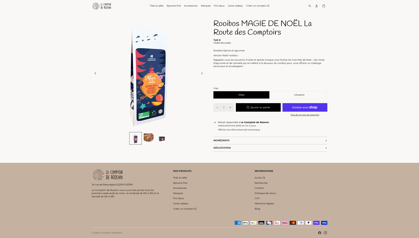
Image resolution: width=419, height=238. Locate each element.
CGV (257, 198)
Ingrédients (221, 140)
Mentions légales (264, 203)
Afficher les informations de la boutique (239, 129)
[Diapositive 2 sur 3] (149, 138)
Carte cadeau (180, 203)
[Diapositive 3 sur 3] (162, 138)
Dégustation (222, 147)
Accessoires (180, 188)
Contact (259, 188)
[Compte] (316, 5)
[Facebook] (320, 233)
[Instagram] (325, 233)
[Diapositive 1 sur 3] (135, 138)
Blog (257, 208)
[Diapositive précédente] (94, 73)
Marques (178, 193)
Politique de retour (265, 193)
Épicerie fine (180, 182)
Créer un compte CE (184, 208)
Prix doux (178, 198)
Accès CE (260, 177)
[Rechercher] (309, 5)
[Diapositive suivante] (203, 73)
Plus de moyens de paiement (305, 115)
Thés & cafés (180, 177)
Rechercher (261, 182)
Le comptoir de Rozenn (110, 232)
